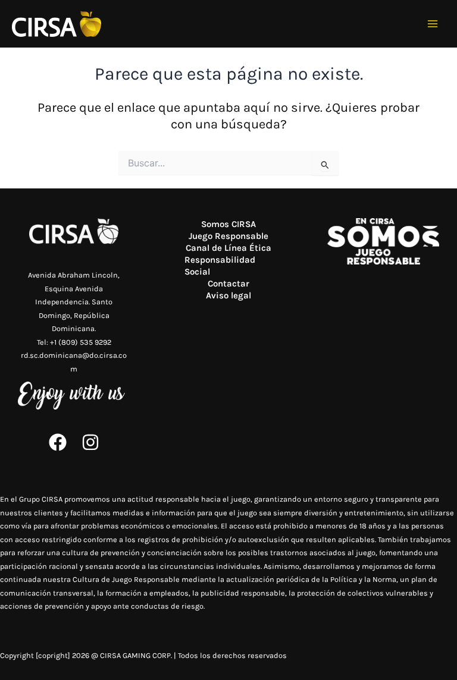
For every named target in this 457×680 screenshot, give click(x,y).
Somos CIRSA (228, 224)
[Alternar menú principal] (433, 24)
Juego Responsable (228, 236)
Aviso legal (228, 295)
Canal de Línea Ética (228, 248)
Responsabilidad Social (219, 265)
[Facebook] (58, 442)
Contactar (228, 283)
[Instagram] (90, 442)
